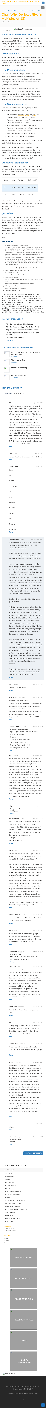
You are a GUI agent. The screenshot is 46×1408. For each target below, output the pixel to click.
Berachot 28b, (24, 279)
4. (3, 275)
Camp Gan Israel (24, 1320)
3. (3, 272)
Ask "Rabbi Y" (35, 11)
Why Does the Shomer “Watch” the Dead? (22, 330)
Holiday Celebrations (24, 1361)
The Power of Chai (18, 360)
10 (14, 205)
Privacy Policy (34, 1393)
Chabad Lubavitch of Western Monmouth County (20, 3)
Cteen (24, 1340)
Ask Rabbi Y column (20, 298)
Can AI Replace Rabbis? (15, 337)
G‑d (8, 125)
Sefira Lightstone (10, 30)
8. (3, 286)
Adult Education (24, 1299)
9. (3, 288)
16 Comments (15, 356)
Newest (17, 393)
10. (3, 291)
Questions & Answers (22, 11)
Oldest (22, 393)
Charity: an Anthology (19, 368)
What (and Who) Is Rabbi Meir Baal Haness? (28, 268)
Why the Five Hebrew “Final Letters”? (20, 324)
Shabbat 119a (16, 290)
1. (3, 245)
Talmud (11, 206)
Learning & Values (8, 11)
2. (3, 270)
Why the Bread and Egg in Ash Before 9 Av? (22, 327)
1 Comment (14, 362)
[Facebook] (23, 1400)
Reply (11, 447)
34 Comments (15, 377)
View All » (9, 340)
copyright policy (38, 312)
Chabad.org (18, 1393)
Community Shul (24, 1257)
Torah (31, 128)
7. (3, 283)
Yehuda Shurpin (8, 22)
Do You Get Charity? (18, 375)
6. (3, 279)
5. (3, 277)
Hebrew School (24, 1278)
